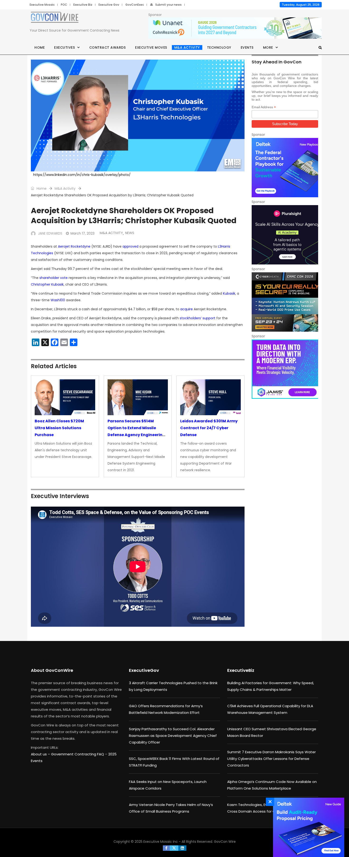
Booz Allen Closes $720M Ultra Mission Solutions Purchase (59, 428)
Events (247, 47)
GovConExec (134, 5)
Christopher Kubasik (47, 284)
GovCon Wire (225, 841)
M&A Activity (187, 47)
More (268, 47)
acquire (186, 309)
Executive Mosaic (42, 5)
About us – (41, 754)
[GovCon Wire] (55, 18)
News (129, 233)
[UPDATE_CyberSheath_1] (285, 302)
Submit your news (168, 5)
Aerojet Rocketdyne (74, 246)
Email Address (264, 107)
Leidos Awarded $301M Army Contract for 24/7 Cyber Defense (209, 428)
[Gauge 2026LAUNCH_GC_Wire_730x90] (235, 28)
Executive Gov (109, 5)
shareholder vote (53, 277)
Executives (64, 47)
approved (130, 246)
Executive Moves (151, 47)
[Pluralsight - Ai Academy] (285, 234)
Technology (219, 47)
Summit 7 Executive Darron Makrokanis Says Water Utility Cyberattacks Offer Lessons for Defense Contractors (271, 758)
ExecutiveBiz (240, 670)
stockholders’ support (197, 318)
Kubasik (229, 293)
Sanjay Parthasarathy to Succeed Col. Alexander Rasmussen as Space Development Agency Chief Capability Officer (173, 735)
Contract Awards (107, 47)
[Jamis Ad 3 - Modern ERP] (285, 369)
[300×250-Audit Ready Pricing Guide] (307, 827)
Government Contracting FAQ (78, 754)
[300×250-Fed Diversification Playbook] (285, 167)
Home (39, 47)
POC (64, 5)
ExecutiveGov (144, 670)
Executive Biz (82, 5)
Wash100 (58, 300)
